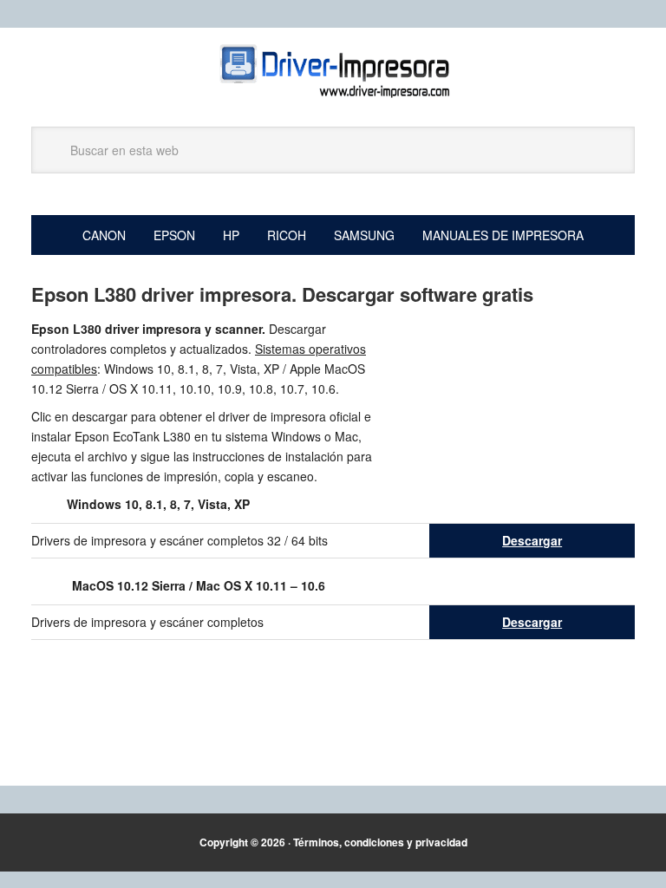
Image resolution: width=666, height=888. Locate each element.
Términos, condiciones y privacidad (380, 842)
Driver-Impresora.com (333, 71)
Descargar (532, 540)
